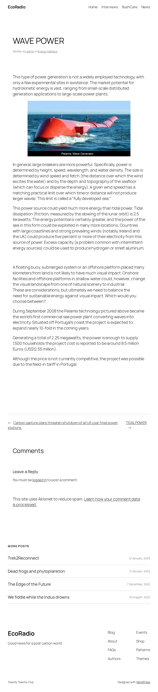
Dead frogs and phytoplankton (36, 571)
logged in (39, 479)
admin (30, 51)
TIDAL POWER (136, 422)
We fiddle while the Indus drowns (38, 597)
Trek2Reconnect (23, 558)
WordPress (143, 682)
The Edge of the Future (29, 584)
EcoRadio (16, 7)
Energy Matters (47, 51)
